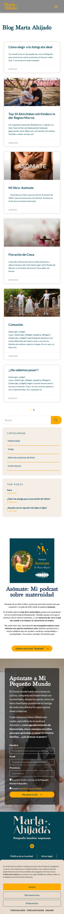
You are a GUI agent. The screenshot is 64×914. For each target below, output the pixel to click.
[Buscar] (56, 420)
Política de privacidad (21, 856)
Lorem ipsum (14, 465)
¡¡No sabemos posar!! (23, 370)
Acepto (32, 887)
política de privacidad (31, 788)
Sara (9, 490)
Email (12, 756)
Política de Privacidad (35, 910)
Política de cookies (18, 910)
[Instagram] (32, 846)
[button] (56, 6)
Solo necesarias (32, 895)
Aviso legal (49, 910)
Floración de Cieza (21, 254)
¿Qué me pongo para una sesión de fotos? (28, 498)
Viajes (11, 449)
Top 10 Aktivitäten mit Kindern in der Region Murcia (31, 115)
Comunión (15, 324)
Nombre (14, 745)
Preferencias (32, 903)
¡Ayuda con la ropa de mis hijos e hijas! (27, 507)
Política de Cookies (10, 874)
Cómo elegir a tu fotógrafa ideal (30, 47)
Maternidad (14, 440)
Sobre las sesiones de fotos (21, 457)
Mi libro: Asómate (21, 188)
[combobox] (26, 420)
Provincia (15, 768)
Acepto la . (27, 788)
